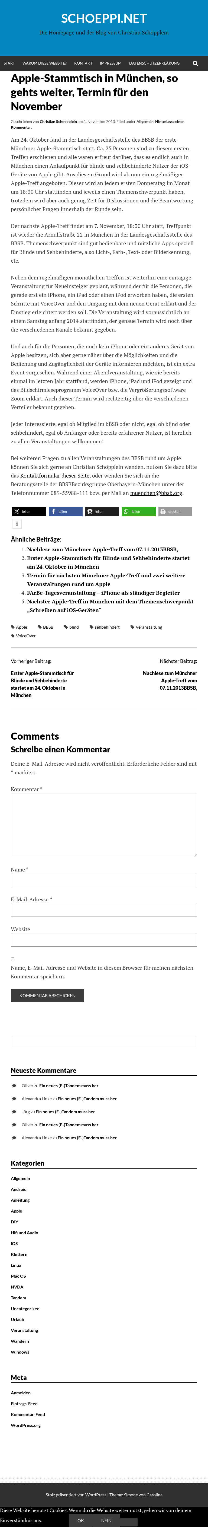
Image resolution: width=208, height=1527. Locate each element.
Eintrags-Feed (24, 1403)
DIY (14, 1221)
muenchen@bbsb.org (156, 493)
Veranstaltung (149, 626)
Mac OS (18, 1275)
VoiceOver (26, 635)
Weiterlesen (56, 1520)
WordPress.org (26, 1425)
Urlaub (17, 1319)
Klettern (19, 1254)
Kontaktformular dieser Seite (54, 475)
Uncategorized (25, 1308)
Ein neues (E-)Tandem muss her (69, 1085)
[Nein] (129, 1522)
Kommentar (27, 789)
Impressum (111, 63)
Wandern (20, 1341)
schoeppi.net (104, 18)
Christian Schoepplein (58, 121)
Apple (21, 626)
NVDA (17, 1286)
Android (19, 1189)
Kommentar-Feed (28, 1414)
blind (74, 626)
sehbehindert (107, 626)
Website (20, 929)
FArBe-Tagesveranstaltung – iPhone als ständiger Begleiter (103, 592)
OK (80, 1520)
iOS (14, 1243)
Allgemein (145, 121)
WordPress (95, 1494)
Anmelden (21, 1392)
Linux (16, 1265)
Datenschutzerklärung (154, 63)
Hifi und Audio (24, 1232)
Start (9, 63)
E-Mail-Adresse (31, 899)
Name (19, 869)
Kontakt (83, 63)
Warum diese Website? (44, 63)
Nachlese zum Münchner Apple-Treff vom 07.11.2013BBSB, (102, 549)
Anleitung (20, 1199)
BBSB (48, 626)
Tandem (18, 1297)
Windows (20, 1351)
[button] (29, 511)
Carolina (154, 1494)
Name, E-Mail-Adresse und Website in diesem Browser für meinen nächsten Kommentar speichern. (102, 972)
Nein (106, 1520)
